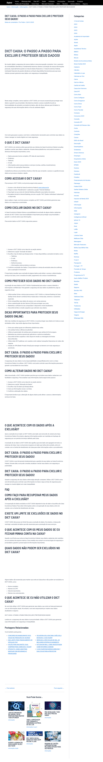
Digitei (9, 2)
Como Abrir (77, 94)
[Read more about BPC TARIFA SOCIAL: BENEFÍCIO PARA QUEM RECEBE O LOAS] (34, 733)
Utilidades (52, 1)
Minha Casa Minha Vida (81, 247)
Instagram (77, 214)
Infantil (76, 202)
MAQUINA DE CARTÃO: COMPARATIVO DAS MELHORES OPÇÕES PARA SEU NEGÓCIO (53, 746)
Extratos (76, 171)
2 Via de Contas (79, 21)
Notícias (76, 257)
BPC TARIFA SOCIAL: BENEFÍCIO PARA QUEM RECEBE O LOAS (33, 739)
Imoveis (76, 195)
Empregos (77, 156)
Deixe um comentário (11, 22)
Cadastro (77, 67)
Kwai (75, 226)
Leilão (76, 229)
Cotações (77, 134)
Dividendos (77, 149)
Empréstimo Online (80, 159)
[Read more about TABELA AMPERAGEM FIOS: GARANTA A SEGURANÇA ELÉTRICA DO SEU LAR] (34, 709)
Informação (77, 205)
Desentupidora (78, 146)
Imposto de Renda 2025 (81, 198)
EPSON (76, 165)
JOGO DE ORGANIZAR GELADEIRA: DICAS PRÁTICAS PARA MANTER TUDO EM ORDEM (16, 715)
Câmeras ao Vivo (79, 76)
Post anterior (10, 688)
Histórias (77, 192)
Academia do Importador (81, 36)
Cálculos (76, 70)
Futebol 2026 (78, 186)
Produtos (80, 1)
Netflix (76, 254)
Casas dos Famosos (80, 88)
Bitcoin (76, 58)
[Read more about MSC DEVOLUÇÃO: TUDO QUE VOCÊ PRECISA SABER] (53, 705)
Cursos (76, 137)
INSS (75, 211)
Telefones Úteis (78, 296)
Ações (76, 39)
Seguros (85, 4)
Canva (76, 79)
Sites (75, 293)
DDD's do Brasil (78, 140)
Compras (77, 113)
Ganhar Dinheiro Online (81, 189)
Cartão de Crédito (79, 85)
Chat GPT (36, 1)
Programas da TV (79, 275)
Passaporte (77, 263)
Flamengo (77, 183)
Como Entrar (78, 104)
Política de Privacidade (22, 4)
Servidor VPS (78, 290)
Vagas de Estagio (79, 312)
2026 (58, 4)
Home (17, 1)
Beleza (76, 55)
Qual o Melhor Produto (81, 278)
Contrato (76, 131)
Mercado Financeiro (48, 4)
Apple (76, 45)
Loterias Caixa (78, 235)
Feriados (76, 177)
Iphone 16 (77, 220)
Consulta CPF (78, 122)
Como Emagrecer (79, 100)
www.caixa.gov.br (43, 187)
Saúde (44, 1)
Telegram (77, 299)
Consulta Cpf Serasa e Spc (82, 125)
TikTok (76, 303)
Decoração (71, 1)
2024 (75, 27)
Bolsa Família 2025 (80, 64)
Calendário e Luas (79, 73)
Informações (61, 1)
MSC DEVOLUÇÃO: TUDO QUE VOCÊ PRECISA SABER (52, 713)
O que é (35, 727)
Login (75, 232)
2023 (75, 24)
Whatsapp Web (26, 1)
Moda (76, 250)
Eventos (76, 168)
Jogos (76, 223)
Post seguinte (59, 688)
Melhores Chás (78, 238)
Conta (76, 128)
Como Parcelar (78, 110)
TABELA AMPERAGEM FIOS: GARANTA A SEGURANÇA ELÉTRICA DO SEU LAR (33, 722)
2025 (75, 30)
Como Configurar (79, 97)
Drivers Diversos (79, 153)
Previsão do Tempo (80, 269)
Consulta (76, 119)
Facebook (77, 174)
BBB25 (76, 52)
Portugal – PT (78, 266)
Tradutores (77, 306)
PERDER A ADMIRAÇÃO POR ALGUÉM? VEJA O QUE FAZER (15, 744)
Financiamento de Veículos (82, 180)
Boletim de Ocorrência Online (83, 61)
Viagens (76, 315)
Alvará (76, 42)
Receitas (65, 4)
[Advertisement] (34, 37)
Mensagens (77, 241)
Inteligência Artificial (80, 217)
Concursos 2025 (79, 116)
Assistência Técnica (80, 48)
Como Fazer (35, 4)
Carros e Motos (75, 4)
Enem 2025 (77, 162)
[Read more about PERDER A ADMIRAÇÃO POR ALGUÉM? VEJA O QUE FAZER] (16, 736)
